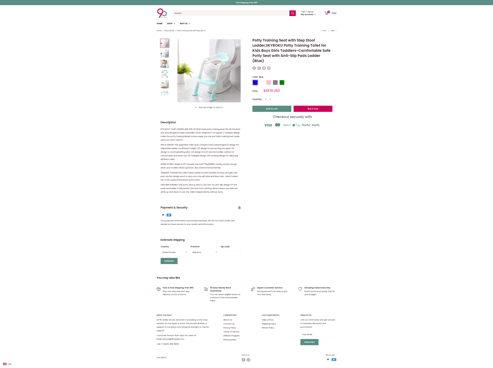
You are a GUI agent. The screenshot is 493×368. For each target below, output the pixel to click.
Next (332, 30)
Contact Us (228, 323)
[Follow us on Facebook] (243, 360)
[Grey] (275, 82)
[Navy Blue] (262, 82)
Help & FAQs (267, 319)
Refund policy (229, 339)
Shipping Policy (269, 323)
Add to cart (272, 108)
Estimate (169, 261)
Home (159, 30)
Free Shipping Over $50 (246, 2)
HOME (159, 23)
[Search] (292, 13)
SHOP (169, 23)
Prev (324, 30)
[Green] (282, 82)
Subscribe (309, 342)
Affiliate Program (231, 335)
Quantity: (257, 99)
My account (307, 14)
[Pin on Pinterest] (259, 68)
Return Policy (268, 327)
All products (169, 30)
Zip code (225, 246)
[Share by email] (269, 68)
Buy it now (313, 108)
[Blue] (255, 82)
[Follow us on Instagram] (248, 360)
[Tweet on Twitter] (264, 68)
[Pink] (268, 82)
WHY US (184, 23)
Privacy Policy (229, 327)
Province (195, 246)
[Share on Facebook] (254, 68)
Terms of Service (231, 331)
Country (165, 246)
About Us (227, 319)
